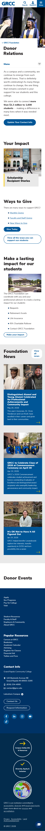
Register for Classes (12, 651)
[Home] (11, 3)
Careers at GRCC (11, 640)
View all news (36, 353)
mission (25, 808)
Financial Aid (9, 653)
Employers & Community (14, 622)
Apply (6, 597)
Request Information (17, 708)
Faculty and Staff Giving (21, 218)
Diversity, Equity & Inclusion (22, 770)
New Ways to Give (18, 223)
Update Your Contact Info (19, 122)
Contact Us (12, 701)
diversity (17, 806)
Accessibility (16, 819)
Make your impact (15, 335)
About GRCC (9, 625)
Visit (6, 606)
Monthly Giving (17, 213)
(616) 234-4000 (13, 684)
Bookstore (8, 642)
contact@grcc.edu (14, 688)
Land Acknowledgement (15, 820)
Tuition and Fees (11, 656)
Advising (7, 648)
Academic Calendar (12, 645)
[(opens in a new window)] (6, 716)
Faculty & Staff (10, 619)
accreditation (9, 811)
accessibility (9, 806)
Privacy (7, 819)
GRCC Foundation (11, 43)
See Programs (10, 600)
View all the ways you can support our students (20, 239)
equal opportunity (32, 806)
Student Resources (12, 617)
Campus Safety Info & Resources (22, 749)
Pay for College (10, 603)
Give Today (12, 229)
